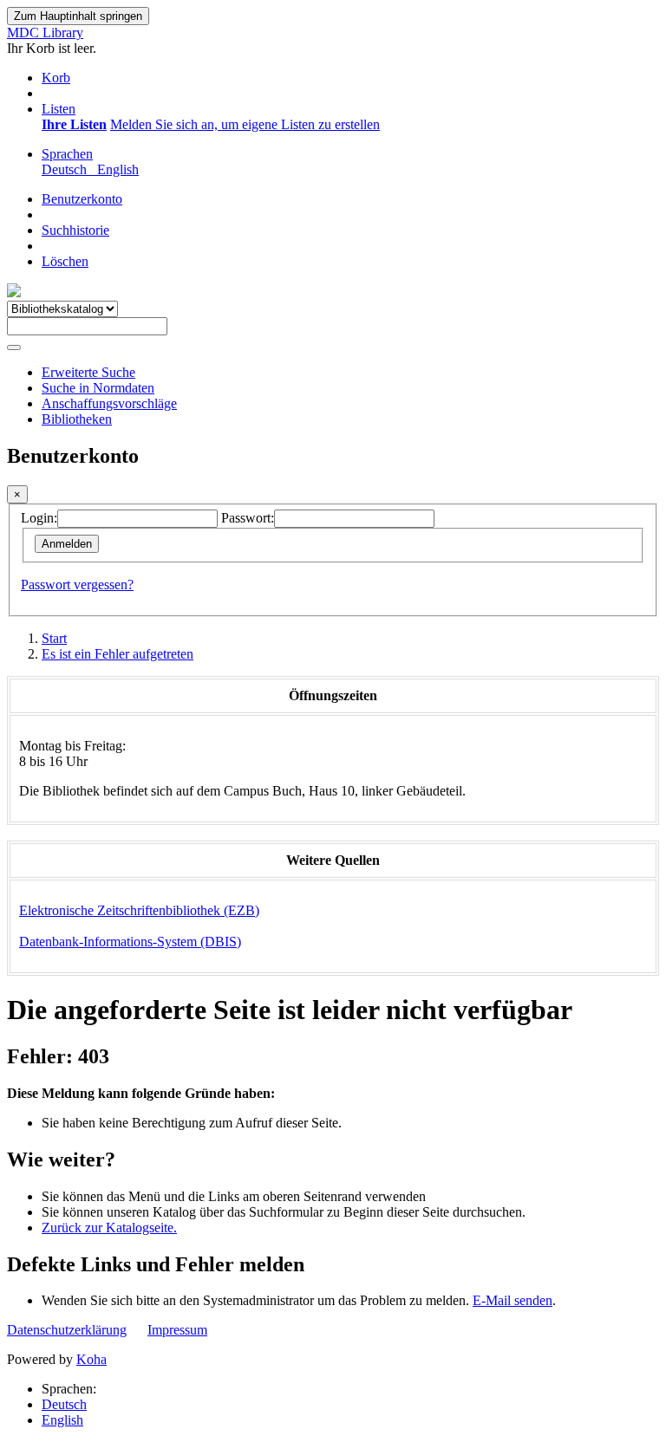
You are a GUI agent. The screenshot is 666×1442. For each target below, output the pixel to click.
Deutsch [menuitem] (68, 169)
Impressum (177, 1329)
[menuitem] (74, 124)
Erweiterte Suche (88, 372)
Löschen (65, 261)
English (62, 1420)
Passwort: (247, 517)
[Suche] (14, 347)
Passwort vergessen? (77, 584)
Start (54, 638)
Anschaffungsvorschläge (109, 403)
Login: (39, 517)
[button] (56, 77)
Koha (91, 1359)
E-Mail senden (512, 1300)
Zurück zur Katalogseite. (109, 1227)
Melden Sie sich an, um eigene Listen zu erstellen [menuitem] (245, 124)
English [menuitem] (118, 169)
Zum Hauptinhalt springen (78, 16)
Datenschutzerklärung (67, 1329)
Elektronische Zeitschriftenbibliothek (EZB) (139, 910)
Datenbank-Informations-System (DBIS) (130, 941)
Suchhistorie (75, 230)
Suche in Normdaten (98, 387)
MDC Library (45, 32)
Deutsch (64, 1404)
